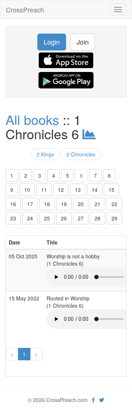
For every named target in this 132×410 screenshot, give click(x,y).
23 (13, 218)
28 (97, 218)
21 (97, 204)
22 (114, 204)
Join (83, 41)
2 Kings (45, 154)
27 (81, 218)
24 (30, 218)
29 (114, 218)
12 (61, 189)
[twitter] (101, 399)
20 (81, 204)
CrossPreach (25, 9)
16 (13, 204)
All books (32, 119)
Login (52, 41)
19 (64, 204)
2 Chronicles (80, 154)
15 (111, 189)
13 (78, 189)
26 (64, 218)
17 (30, 204)
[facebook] (93, 399)
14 (95, 189)
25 (47, 218)
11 (44, 189)
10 (27, 189)
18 (47, 204)
